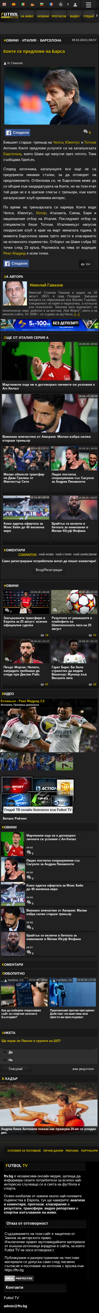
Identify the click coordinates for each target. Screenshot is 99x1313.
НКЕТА (8, 1033)
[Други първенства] (61, 5)
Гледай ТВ (90, 16)
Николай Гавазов (46, 285)
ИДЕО (8, 694)
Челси (58, 142)
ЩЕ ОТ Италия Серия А (26, 338)
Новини (43, 16)
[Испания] (14, 5)
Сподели (20, 132)
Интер (41, 213)
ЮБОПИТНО (13, 973)
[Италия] (23, 5)
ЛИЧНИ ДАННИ (53, 1150)
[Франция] (51, 5)
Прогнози (58, 16)
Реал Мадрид (14, 253)
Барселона (12, 154)
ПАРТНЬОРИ (89, 1150)
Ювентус (72, 142)
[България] (42, 5)
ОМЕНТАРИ (12, 965)
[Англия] (4, 5)
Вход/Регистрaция (49, 570)
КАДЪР (10, 1079)
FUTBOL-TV (15, 980)
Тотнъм (90, 142)
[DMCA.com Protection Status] (19, 1280)
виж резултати (83, 1069)
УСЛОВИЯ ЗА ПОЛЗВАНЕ (24, 1150)
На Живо (27, 16)
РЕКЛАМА (72, 1150)
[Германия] (32, 5)
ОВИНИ (11, 586)
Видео (75, 16)
